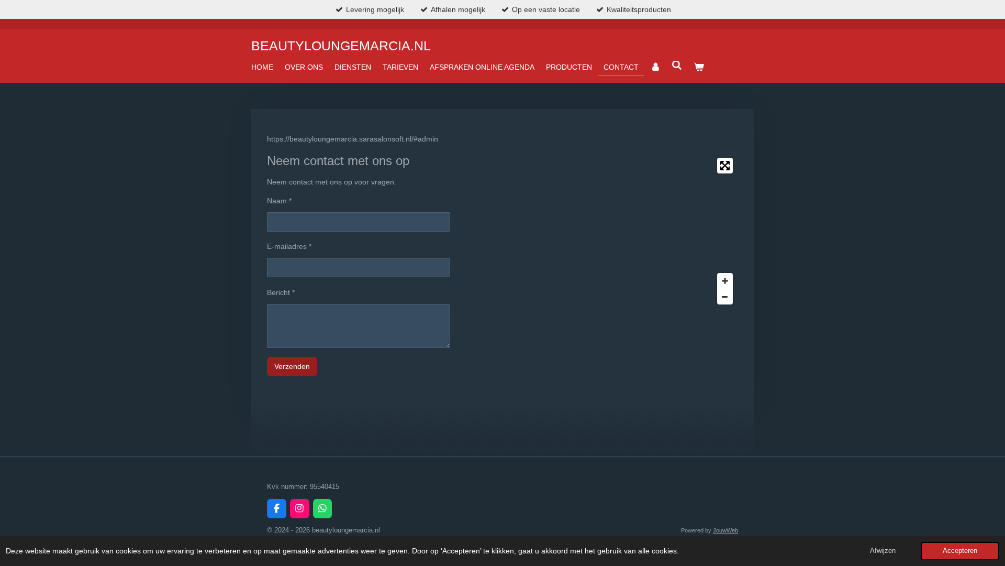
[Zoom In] (725, 281)
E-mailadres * (289, 246)
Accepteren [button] (960, 550)
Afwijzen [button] (883, 550)
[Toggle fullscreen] (725, 165)
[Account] (655, 67)
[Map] (600, 231)
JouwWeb (725, 530)
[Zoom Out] (725, 296)
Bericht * (281, 292)
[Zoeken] (677, 65)
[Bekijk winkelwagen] (699, 67)
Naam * (279, 201)
